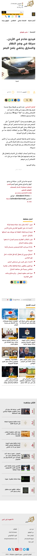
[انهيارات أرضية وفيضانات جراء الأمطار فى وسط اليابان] (10, 314)
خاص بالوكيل (24, 32)
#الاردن (9, 184)
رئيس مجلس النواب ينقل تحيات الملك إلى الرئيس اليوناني (27, 361)
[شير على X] (15, 100)
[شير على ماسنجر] (12, 100)
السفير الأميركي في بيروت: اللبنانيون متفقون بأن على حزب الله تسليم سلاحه (27, 381)
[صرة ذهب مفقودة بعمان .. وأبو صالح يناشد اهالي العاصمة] (25, 434)
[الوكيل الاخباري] (30, 519)
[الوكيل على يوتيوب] (17, 549)
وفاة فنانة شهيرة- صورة (12, 479)
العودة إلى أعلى (7, 519)
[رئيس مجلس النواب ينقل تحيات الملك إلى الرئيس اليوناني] (27, 352)
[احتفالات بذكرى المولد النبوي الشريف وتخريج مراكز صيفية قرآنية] (27, 333)
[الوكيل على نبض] (27, 549)
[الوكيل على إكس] (13, 549)
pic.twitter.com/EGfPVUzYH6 (23, 193)
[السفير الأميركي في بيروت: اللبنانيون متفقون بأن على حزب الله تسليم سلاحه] (27, 371)
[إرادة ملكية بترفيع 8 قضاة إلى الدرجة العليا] (25, 423)
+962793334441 (13, 532)
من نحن (32, 529)
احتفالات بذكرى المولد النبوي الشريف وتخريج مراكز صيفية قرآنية (28, 342)
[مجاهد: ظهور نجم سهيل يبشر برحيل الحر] (25, 490)
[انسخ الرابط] (6, 100)
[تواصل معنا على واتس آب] (12, 16)
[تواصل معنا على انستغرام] (16, 16)
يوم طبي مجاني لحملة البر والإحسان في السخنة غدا (27, 322)
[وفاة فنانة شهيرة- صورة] (25, 479)
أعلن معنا (31, 542)
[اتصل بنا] (6, 16)
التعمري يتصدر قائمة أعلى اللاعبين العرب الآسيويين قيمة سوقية (12, 468)
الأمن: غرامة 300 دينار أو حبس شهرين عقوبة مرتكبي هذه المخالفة (11, 411)
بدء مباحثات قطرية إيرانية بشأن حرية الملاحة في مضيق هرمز (10, 342)
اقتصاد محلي (22, 20)
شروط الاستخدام (29, 538)
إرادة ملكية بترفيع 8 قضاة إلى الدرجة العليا (12, 423)
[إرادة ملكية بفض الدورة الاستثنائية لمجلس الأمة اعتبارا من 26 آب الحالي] (25, 445)
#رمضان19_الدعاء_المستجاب (18, 187)
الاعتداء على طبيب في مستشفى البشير (20, 261)
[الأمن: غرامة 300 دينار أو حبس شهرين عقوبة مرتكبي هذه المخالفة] (25, 411)
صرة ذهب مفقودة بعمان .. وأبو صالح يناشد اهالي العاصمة (12, 434)
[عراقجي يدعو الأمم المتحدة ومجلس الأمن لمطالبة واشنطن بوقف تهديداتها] (10, 371)
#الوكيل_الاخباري (27, 190)
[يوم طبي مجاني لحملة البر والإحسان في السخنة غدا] (27, 314)
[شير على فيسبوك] (18, 100)
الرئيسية (32, 32)
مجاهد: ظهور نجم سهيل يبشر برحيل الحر (12, 490)
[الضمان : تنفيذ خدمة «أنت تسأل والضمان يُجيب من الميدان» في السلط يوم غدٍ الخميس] (25, 456)
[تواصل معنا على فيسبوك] (9, 16)
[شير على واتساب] (9, 100)
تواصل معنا (30, 535)
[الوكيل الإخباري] (29, 4)
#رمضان (29, 187)
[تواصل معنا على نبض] (19, 16)
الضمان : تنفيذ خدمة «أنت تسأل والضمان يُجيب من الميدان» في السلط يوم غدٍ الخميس (12, 456)
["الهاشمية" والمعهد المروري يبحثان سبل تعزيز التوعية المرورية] (10, 352)
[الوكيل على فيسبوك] (9, 549)
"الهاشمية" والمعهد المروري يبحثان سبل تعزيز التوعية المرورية (10, 361)
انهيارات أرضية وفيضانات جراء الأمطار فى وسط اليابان (10, 323)
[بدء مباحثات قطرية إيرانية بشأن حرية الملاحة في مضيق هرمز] (10, 333)
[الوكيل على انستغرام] (20, 549)
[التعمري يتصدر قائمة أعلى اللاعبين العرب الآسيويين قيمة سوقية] (25, 468)
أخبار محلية (31, 20)
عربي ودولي (13, 319)
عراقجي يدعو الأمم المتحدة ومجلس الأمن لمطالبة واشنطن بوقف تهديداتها (11, 381)
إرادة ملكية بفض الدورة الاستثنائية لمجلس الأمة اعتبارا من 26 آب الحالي (13, 445)
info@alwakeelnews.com (10, 538)
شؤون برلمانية (29, 357)
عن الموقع (31, 532)
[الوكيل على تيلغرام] (24, 549)
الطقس (13, 20)
